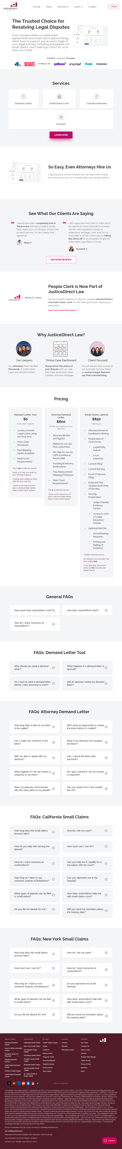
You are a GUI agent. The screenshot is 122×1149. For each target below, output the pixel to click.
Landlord (46, 1050)
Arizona (64, 1043)
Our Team (84, 1043)
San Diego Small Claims (32, 1055)
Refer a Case (85, 1050)
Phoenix (65, 1046)
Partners (84, 1068)
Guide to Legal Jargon (13, 1071)
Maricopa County (68, 1050)
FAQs (82, 1071)
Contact (92, 6)
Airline (45, 1046)
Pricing (36, 6)
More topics (47, 1071)
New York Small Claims (32, 1046)
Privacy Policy (86, 1064)
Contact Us (85, 1046)
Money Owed (47, 1053)
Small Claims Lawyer (50, 1043)
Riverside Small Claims (32, 1065)
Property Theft (48, 1057)
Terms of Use (86, 1060)
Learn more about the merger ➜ (63, 310)
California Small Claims (32, 1043)
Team (49, 6)
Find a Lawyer (48, 1068)
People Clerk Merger (88, 1057)
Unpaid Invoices (48, 1064)
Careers (84, 1053)
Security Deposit (49, 1060)
